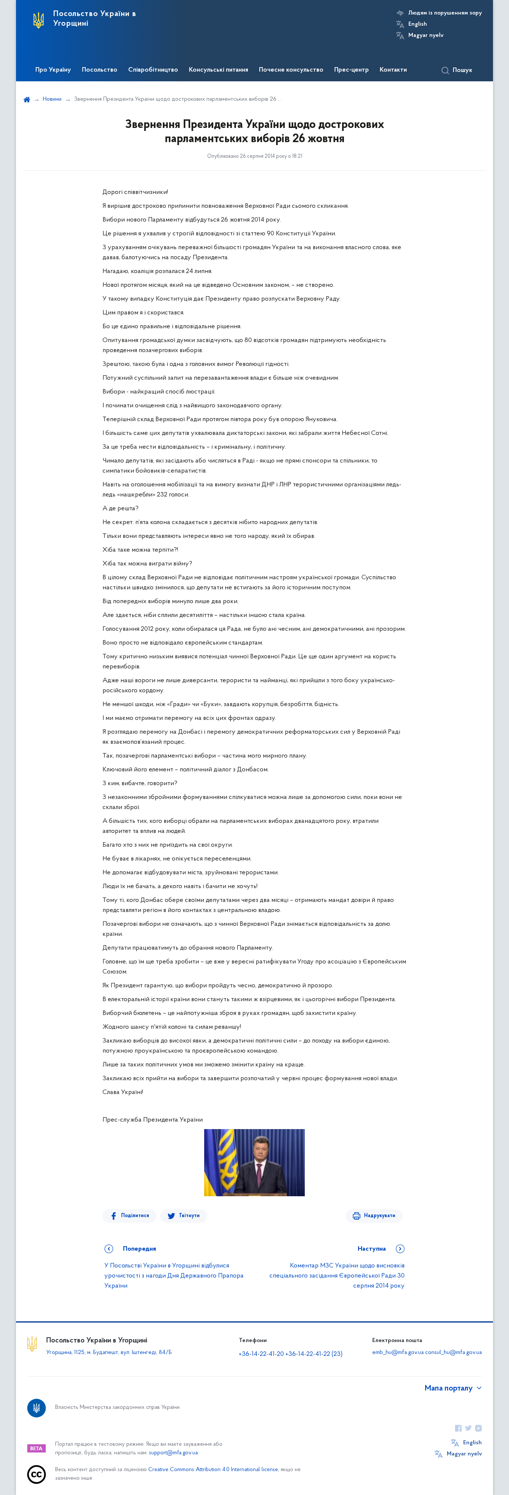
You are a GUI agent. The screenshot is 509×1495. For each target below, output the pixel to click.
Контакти (393, 70)
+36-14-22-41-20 (262, 1354)
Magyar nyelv (425, 35)
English (417, 24)
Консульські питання (218, 70)
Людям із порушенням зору (445, 13)
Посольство (99, 70)
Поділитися (135, 1216)
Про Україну (53, 70)
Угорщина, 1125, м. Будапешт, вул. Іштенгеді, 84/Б (109, 1352)
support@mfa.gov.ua (173, 1453)
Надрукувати (379, 1216)
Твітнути (189, 1216)
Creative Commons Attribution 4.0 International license (213, 1470)
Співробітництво (153, 70)
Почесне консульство (291, 70)
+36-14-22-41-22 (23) (313, 1354)
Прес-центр (351, 70)
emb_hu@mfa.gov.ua (398, 1352)
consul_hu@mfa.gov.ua (453, 1352)
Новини (52, 99)
